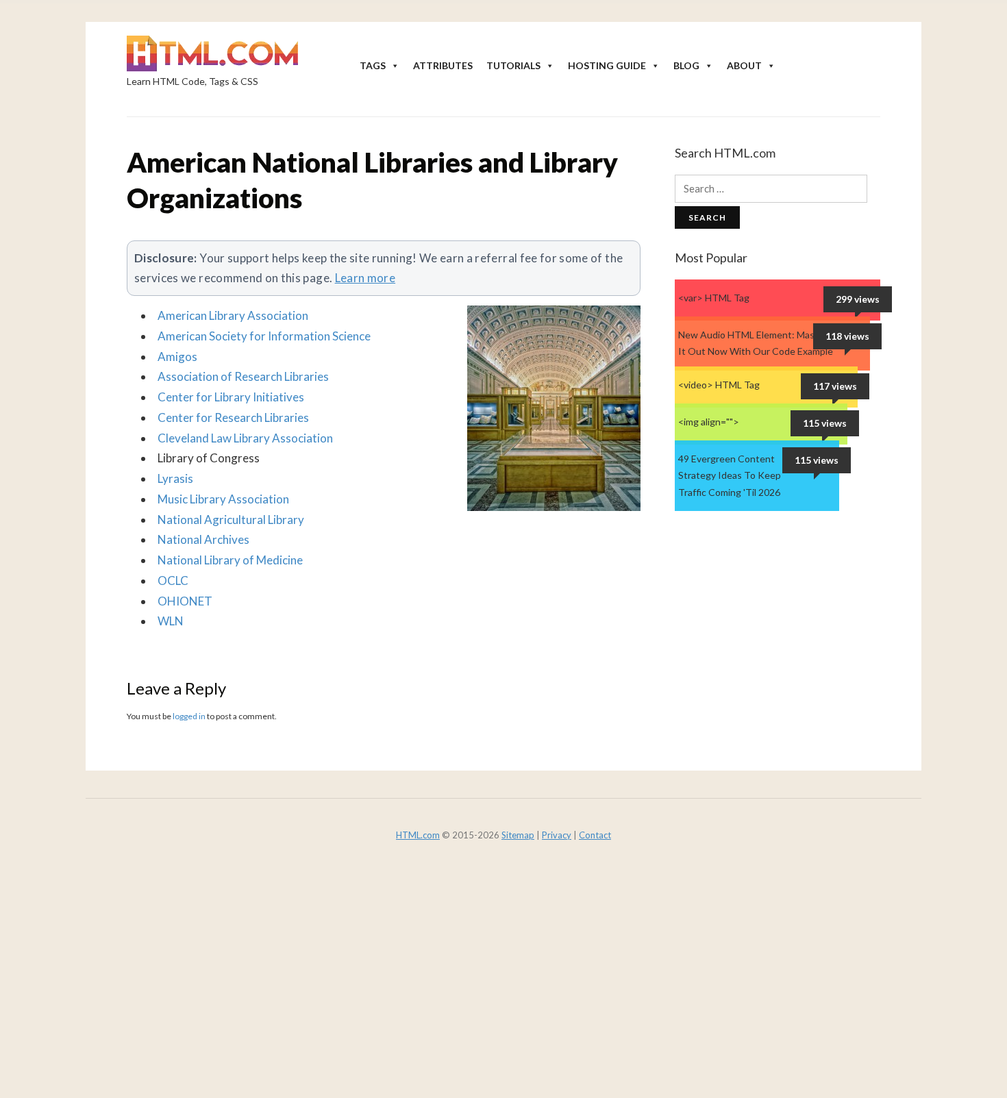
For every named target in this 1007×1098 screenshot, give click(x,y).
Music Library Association (223, 499)
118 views (847, 336)
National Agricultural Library (231, 519)
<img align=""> (708, 421)
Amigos (177, 356)
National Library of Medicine (230, 560)
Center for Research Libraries (233, 417)
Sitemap (517, 834)
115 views (825, 423)
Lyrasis (175, 478)
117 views (835, 386)
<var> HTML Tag (713, 297)
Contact (595, 834)
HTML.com (418, 834)
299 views (858, 299)
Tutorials (513, 65)
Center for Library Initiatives (231, 397)
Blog (686, 65)
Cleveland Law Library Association (245, 438)
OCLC (173, 580)
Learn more (365, 278)
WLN (171, 621)
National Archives (203, 539)
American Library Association (233, 315)
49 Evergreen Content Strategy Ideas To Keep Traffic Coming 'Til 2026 (729, 475)
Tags (373, 65)
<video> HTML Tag (719, 384)
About (744, 65)
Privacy (556, 834)
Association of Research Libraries (243, 376)
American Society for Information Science (264, 336)
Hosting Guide (607, 65)
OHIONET (185, 601)
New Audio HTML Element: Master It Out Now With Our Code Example (755, 343)
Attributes (443, 65)
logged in (189, 716)
